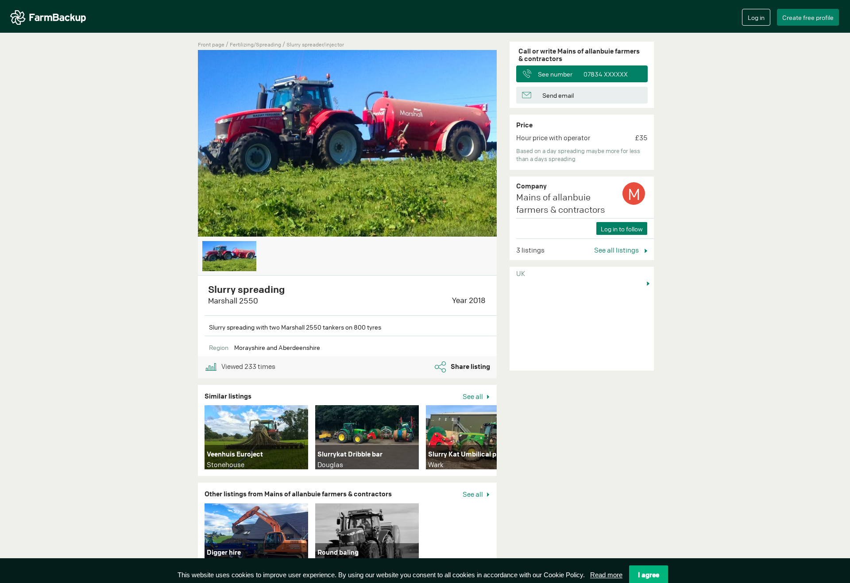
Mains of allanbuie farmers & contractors (560, 203)
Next (510, 439)
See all (473, 396)
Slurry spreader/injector (315, 44)
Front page (211, 44)
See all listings (617, 249)
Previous (184, 144)
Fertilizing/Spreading (256, 44)
